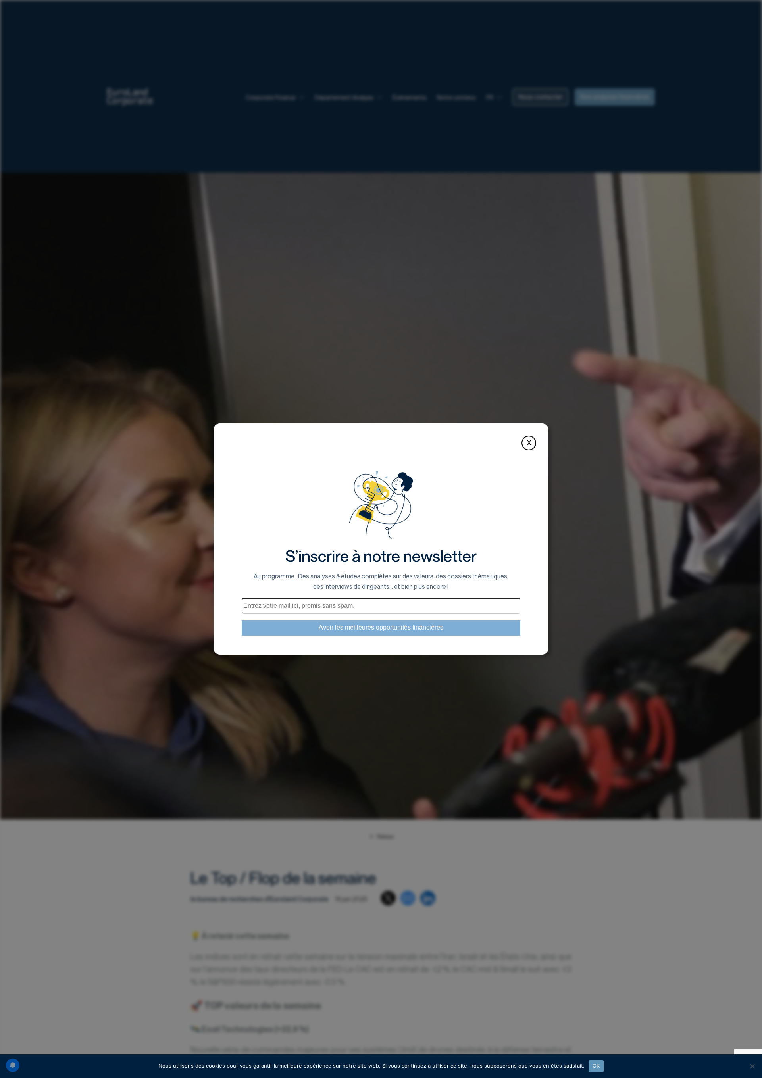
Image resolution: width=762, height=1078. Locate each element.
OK (596, 1066)
